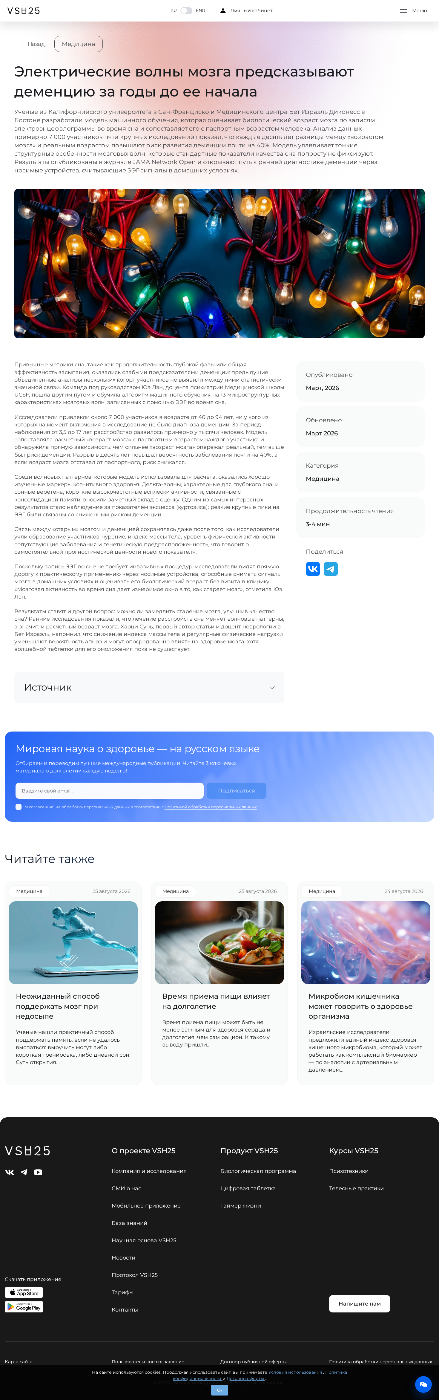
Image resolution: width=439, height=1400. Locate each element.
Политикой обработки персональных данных (211, 806)
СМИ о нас (126, 1188)
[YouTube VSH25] (38, 1172)
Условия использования (295, 1372)
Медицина (78, 44)
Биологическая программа (258, 1171)
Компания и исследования (149, 1171)
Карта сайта (19, 1361)
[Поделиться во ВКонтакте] (313, 569)
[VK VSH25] (9, 1172)
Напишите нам (360, 1303)
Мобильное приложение (146, 1205)
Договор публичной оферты (253, 1361)
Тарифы (122, 1292)
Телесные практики (356, 1188)
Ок (219, 1390)
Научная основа (144, 1240)
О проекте (144, 1150)
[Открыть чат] (423, 1384)
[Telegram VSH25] (24, 1172)
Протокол (135, 1275)
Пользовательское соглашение (148, 1361)
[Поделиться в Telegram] (331, 569)
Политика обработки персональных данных (380, 1361)
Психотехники (349, 1171)
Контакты (125, 1309)
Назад (36, 44)
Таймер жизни (240, 1205)
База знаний (129, 1223)
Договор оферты (246, 1378)
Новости (123, 1257)
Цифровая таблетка (248, 1188)
